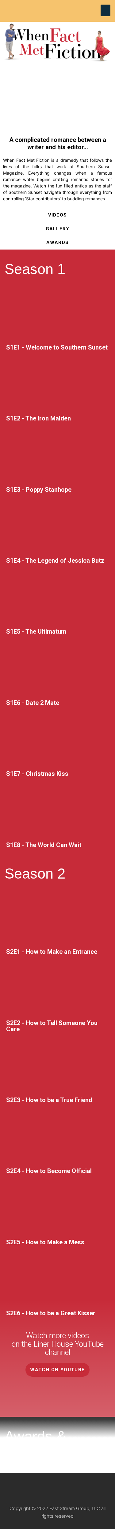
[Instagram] (57, 9)
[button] (105, 10)
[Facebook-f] (66, 1488)
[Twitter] (84, 1488)
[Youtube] (67, 9)
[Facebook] (48, 9)
